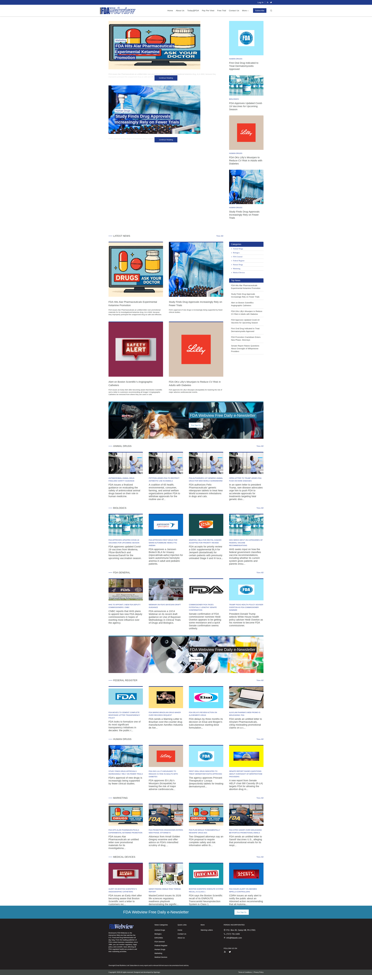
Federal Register (239, 261)
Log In (260, 2)
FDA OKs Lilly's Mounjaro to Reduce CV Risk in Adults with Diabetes (245, 160)
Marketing (236, 269)
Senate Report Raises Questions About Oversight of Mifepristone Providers (245, 348)
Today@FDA (193, 10)
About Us (180, 10)
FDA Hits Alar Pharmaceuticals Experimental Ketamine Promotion (145, 52)
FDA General (237, 257)
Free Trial (221, 10)
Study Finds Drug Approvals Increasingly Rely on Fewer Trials (244, 214)
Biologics (234, 99)
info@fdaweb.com (234, 938)
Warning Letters (207, 930)
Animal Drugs (238, 249)
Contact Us (234, 10)
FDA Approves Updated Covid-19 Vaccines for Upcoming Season (245, 106)
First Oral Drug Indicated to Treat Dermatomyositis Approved (243, 66)
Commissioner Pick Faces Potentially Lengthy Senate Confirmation (203, 607)
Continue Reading (166, 78)
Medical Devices (239, 273)
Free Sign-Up (196, 425)
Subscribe (259, 10)
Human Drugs (235, 59)
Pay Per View (208, 10)
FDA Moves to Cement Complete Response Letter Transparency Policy (124, 715)
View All (219, 236)
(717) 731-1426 (233, 934)
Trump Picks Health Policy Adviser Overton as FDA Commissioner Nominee (246, 607)
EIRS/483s (159, 938)
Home (170, 10)
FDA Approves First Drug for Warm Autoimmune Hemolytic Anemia (163, 542)
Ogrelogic (156, 972)
